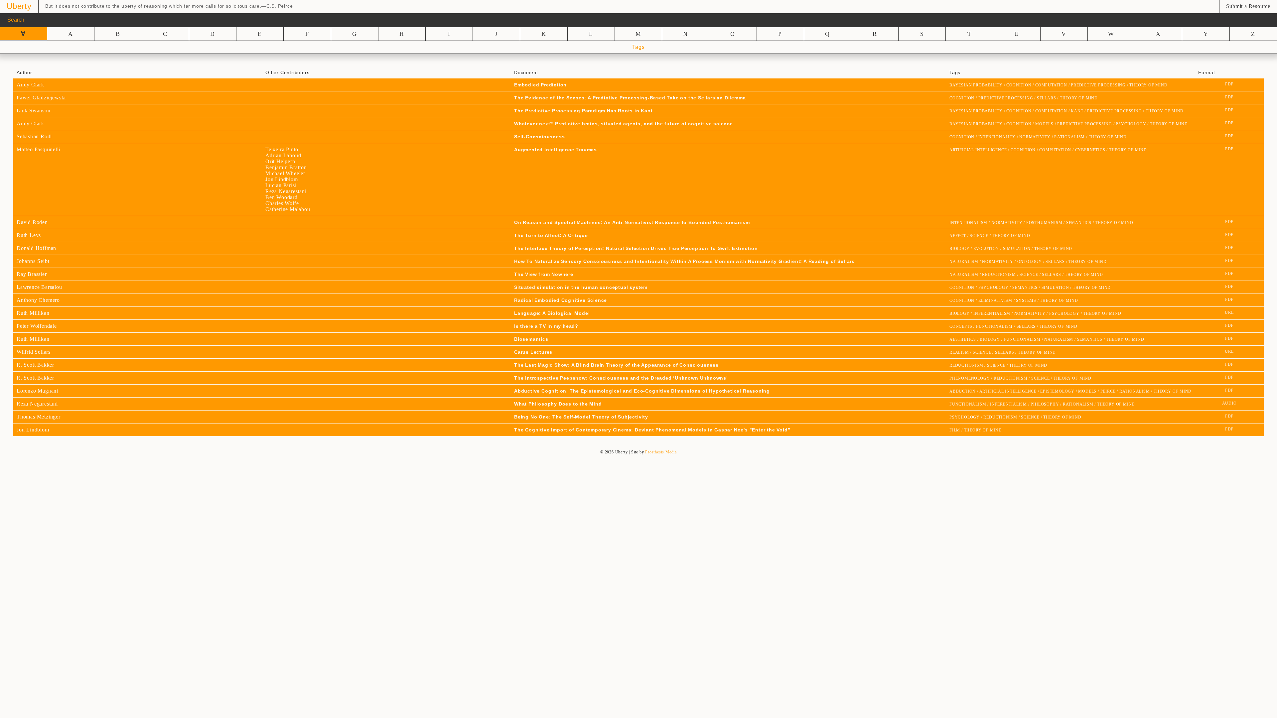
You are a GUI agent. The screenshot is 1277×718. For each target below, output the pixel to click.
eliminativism (995, 300)
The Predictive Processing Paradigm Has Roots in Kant (583, 110)
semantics (1078, 222)
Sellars (1046, 98)
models (1044, 124)
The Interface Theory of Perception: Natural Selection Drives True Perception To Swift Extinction (636, 248)
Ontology (1029, 261)
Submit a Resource (1248, 6)
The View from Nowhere (543, 274)
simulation (1017, 248)
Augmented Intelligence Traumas (555, 149)
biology (959, 248)
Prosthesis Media (661, 452)
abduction (962, 391)
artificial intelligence (978, 150)
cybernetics (1090, 150)
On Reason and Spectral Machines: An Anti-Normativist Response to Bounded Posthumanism (632, 222)
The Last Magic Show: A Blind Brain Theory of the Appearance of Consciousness (616, 365)
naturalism (963, 261)
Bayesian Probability (976, 85)
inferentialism (991, 313)
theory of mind (1148, 85)
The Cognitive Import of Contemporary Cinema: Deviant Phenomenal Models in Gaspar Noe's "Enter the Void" (652, 429)
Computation (1051, 85)
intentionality (997, 137)
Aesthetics (962, 339)
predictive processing (1098, 85)
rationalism (1069, 137)
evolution (986, 248)
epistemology (1057, 391)
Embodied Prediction (540, 84)
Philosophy (1045, 404)
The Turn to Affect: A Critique (551, 235)
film (954, 430)
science (979, 235)
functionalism (994, 326)
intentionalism (968, 222)
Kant (1077, 111)
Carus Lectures (533, 352)
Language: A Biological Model (552, 313)
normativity (1035, 137)
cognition (1018, 85)
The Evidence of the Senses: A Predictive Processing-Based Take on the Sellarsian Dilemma (630, 97)
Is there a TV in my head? (546, 326)
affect (957, 235)
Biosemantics (531, 339)
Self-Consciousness (539, 136)
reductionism (999, 274)
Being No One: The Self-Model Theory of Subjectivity (581, 416)
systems (1026, 300)
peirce (1108, 391)
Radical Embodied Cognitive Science (560, 300)
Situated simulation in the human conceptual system (580, 287)
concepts (960, 326)
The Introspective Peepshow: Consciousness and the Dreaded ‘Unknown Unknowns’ (621, 378)
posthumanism (1044, 222)
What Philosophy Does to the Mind (558, 404)
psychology (1131, 124)
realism (959, 352)
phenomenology (969, 378)
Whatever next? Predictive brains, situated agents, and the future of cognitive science (623, 123)
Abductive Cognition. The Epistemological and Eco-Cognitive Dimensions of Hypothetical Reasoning (642, 391)
